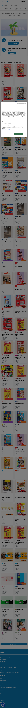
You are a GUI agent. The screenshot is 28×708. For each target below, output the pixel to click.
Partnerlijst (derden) (6, 129)
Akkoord (18, 133)
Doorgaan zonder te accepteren (21, 103)
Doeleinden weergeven (8, 133)
